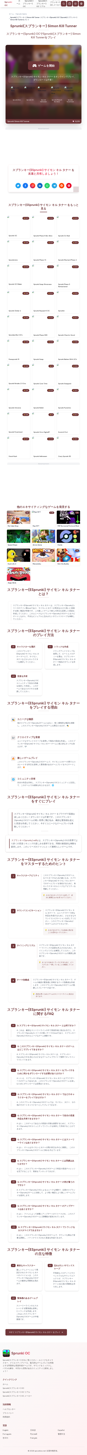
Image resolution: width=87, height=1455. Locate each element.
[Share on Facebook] (25, 185)
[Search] (63, 3)
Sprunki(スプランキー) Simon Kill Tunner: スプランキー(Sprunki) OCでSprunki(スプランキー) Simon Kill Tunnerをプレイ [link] (43, 18)
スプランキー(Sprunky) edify (24, 840)
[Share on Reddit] (61, 185)
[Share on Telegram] (54, 185)
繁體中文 (61, 1434)
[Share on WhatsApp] (47, 185)
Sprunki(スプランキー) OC (13, 1388)
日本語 (33, 1430)
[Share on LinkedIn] (40, 185)
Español (61, 1430)
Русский (33, 1434)
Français (33, 1438)
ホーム (11, 14)
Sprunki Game (21, 14)
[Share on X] (18, 185)
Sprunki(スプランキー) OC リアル (16, 1392)
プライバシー (8, 1413)
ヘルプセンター (9, 1409)
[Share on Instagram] (32, 185)
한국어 (5, 1438)
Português (7, 1434)
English (5, 1430)
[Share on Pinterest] (69, 185)
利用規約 (6, 1417)
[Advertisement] (43, 146)
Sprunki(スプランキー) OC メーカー (17, 1396)
